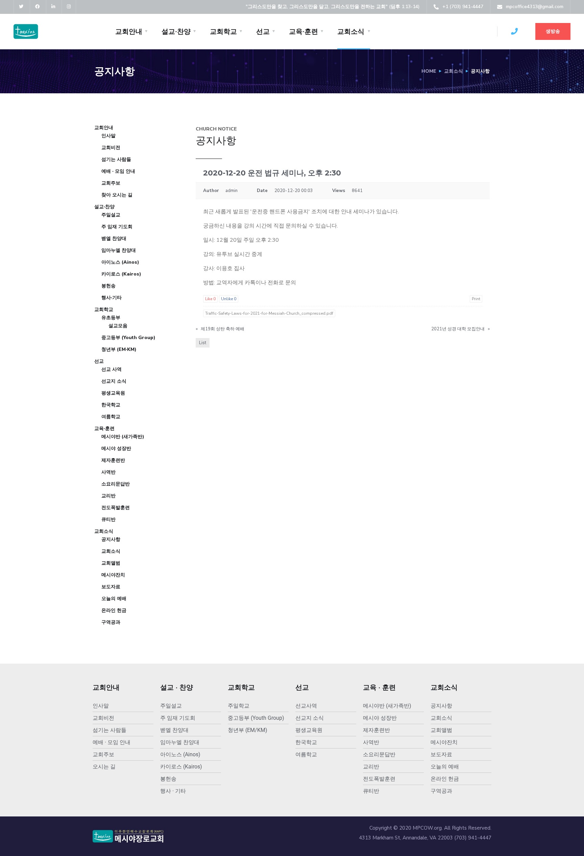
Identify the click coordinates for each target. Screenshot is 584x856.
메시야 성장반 (116, 448)
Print (476, 299)
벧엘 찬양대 (113, 238)
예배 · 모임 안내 (118, 171)
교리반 (108, 496)
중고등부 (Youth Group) (128, 337)
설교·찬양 (176, 31)
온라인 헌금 (113, 610)
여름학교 (110, 416)
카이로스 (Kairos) (121, 274)
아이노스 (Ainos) (120, 262)
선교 (263, 31)
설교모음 (117, 326)
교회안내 (128, 31)
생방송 (553, 31)
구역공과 (110, 622)
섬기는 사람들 (116, 159)
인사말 (108, 136)
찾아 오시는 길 (116, 195)
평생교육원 (113, 393)
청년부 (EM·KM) (119, 349)
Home (428, 71)
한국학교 (110, 405)
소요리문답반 (115, 484)
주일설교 (110, 215)
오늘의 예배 (113, 598)
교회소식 (350, 31)
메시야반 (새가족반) (122, 436)
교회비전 (110, 147)
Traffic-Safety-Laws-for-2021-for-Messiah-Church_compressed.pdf (269, 313)
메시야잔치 (113, 575)
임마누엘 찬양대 (118, 250)
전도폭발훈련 (115, 507)
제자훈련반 (113, 460)
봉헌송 (108, 286)
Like (210, 299)
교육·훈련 (303, 31)
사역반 (108, 472)
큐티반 (108, 519)
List (202, 343)
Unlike (228, 299)
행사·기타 (111, 297)
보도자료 (110, 587)
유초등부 (110, 317)
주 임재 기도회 (116, 226)
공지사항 (110, 539)
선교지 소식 (113, 381)
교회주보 (110, 183)
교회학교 (223, 31)
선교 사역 (111, 369)
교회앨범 (110, 563)
